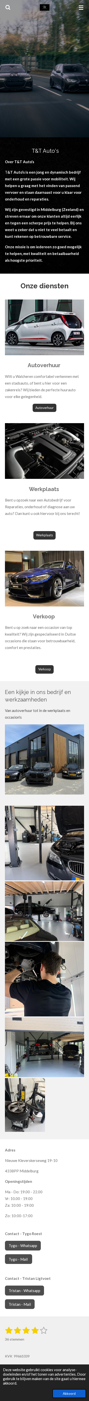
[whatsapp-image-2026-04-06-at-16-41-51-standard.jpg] (44, 843)
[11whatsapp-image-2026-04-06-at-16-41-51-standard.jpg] (25, 1105)
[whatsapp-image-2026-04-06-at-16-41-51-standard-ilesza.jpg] (44, 1047)
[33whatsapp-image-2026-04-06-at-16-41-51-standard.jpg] (44, 979)
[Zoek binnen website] (7, 7)
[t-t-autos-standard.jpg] (44, 911)
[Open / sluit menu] (81, 7)
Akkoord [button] (69, 1394)
